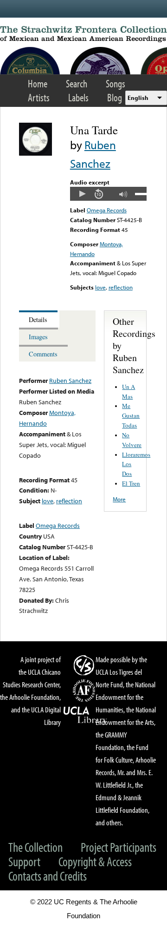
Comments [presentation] (43, 353)
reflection (121, 287)
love (100, 287)
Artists (39, 97)
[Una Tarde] (35, 153)
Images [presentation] (38, 336)
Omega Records (107, 210)
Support (24, 861)
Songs (115, 83)
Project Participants (118, 847)
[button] (82, 193)
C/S (85, 665)
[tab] (39, 319)
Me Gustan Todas (131, 415)
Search (76, 83)
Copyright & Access (95, 861)
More (119, 499)
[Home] (83, 34)
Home (37, 83)
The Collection (35, 847)
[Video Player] (108, 194)
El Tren (131, 483)
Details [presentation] (38, 319)
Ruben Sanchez (70, 380)
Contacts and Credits (47, 876)
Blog (114, 97)
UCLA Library (85, 715)
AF (85, 690)
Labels (78, 97)
